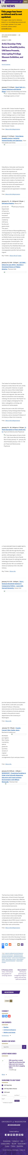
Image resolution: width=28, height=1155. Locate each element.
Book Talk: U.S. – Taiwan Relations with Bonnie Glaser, (14, 89)
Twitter (8, 1135)
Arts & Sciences (6, 64)
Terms (13, 1146)
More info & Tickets (15, 255)
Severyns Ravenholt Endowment (8, 960)
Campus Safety (5, 1143)
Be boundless (14, 1125)
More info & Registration (13, 129)
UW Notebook (9, 992)
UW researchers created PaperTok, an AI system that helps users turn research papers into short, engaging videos (17, 1065)
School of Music (20, 959)
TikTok (22, 1135)
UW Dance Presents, (8, 203)
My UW (14, 1143)
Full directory (5, 1035)
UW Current (7, 1092)
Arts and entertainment (9, 35)
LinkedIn (17, 1135)
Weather (6, 1027)
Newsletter (20, 1146)
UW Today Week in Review (10, 1088)
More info (13, 571)
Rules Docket (22, 1143)
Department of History (6, 957)
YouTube (14, 1135)
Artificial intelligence (10, 1030)
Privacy (7, 1146)
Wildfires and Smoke (9, 1032)
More (3, 1074)
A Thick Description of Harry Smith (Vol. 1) (14, 430)
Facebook (6, 1135)
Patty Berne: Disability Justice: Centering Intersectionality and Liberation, (13, 138)
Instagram (11, 1135)
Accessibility (6, 1141)
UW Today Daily (8, 1085)
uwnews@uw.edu (6, 28)
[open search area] (20, 1)
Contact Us (15, 1141)
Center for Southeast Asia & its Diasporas (14, 953)
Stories (7, 1001)
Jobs (22, 1141)
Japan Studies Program (11, 959)
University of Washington (3, 1)
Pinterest (20, 1135)
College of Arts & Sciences (7, 954)
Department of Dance (18, 956)
